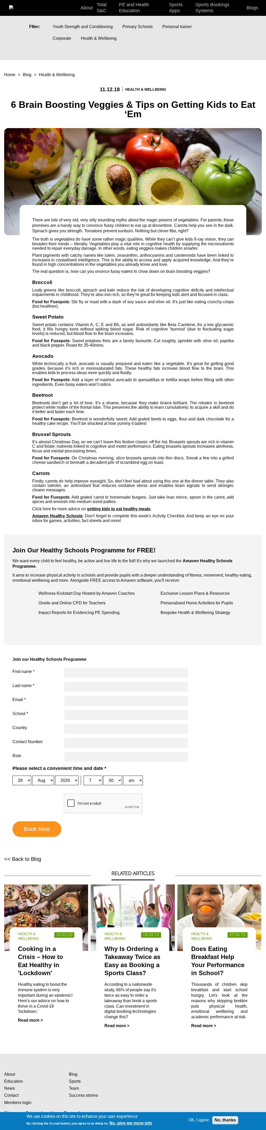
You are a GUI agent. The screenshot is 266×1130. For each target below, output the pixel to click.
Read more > (30, 1020)
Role (16, 756)
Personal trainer (177, 26)
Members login (17, 1102)
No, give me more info (130, 1123)
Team (74, 1088)
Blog (27, 74)
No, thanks (225, 1120)
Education (13, 1081)
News (9, 1088)
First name (23, 671)
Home (9, 74)
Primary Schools (137, 26)
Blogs (252, 7)
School (20, 713)
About (9, 1074)
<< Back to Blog (22, 859)
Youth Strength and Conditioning (83, 26)
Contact (11, 1095)
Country (19, 727)
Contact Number (27, 741)
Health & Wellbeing (99, 38)
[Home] (16, 5)
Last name (23, 685)
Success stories (83, 1095)
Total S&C (102, 7)
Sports (75, 1081)
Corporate (62, 38)
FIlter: (34, 26)
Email (19, 699)
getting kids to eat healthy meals (118, 509)
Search (260, 8)
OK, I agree (198, 1120)
